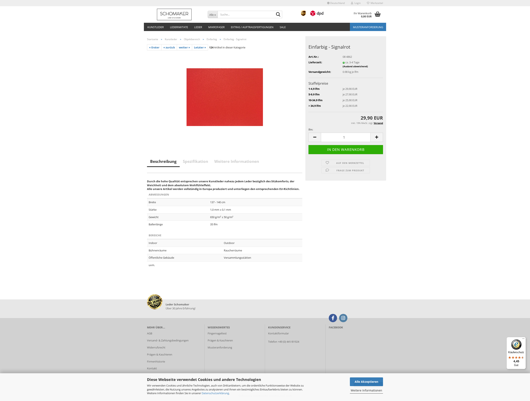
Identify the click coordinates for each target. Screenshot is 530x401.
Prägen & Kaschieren (159, 354)
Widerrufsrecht (156, 347)
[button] (336, 3)
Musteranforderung (368, 27)
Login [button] (357, 3)
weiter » (184, 47)
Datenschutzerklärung (215, 393)
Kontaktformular (278, 333)
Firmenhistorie (156, 361)
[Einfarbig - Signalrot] (225, 97)
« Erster (154, 47)
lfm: (310, 129)
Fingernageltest (217, 333)
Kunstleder (155, 27)
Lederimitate (179, 27)
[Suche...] (278, 14)
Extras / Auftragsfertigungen (252, 27)
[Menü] (523, 339)
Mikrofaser (216, 27)
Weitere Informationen (366, 390)
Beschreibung (163, 161)
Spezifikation (195, 161)
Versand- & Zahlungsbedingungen (168, 340)
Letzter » (200, 47)
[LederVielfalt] (174, 14)
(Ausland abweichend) (355, 66)
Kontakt (152, 368)
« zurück (169, 47)
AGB (149, 333)
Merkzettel (376, 3)
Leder (198, 27)
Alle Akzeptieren (366, 382)
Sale (283, 27)
